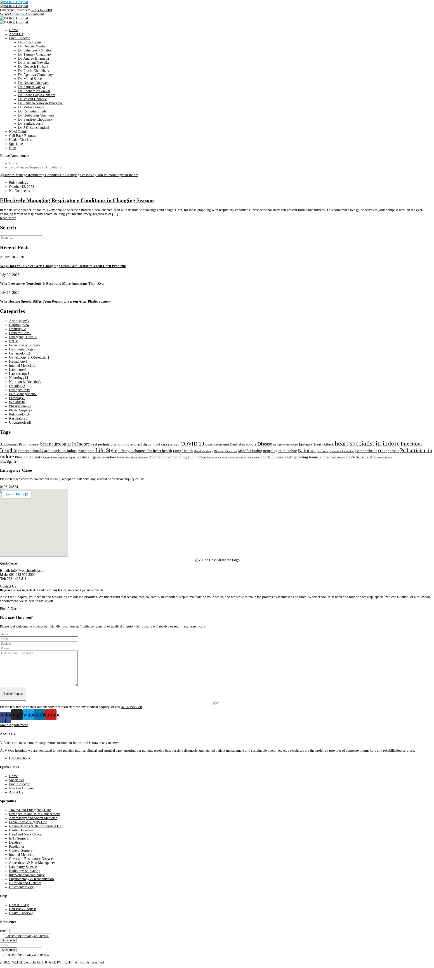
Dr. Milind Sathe (30, 79)
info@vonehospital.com (28, 570)
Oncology (17, 386)
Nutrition (307, 450)
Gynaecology (19, 353)
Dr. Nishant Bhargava (33, 83)
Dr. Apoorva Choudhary (35, 75)
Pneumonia (157, 457)
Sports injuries (272, 457)
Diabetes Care (20, 333)
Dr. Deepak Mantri (31, 46)
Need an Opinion (21, 788)
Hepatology (18, 361)
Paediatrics (16, 846)
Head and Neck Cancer (25, 834)
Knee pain (86, 451)
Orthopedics (19, 390)
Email (4, 931)
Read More (8, 218)
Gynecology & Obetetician (29, 357)
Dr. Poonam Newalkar (34, 91)
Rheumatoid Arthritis (218, 457)
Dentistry (17, 329)
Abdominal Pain (13, 444)
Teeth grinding (296, 457)
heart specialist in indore (367, 443)
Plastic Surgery (20, 410)
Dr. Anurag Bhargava (33, 58)
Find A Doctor (19, 38)
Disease (264, 444)
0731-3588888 (41, 10)
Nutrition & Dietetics (25, 382)
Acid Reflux (33, 444)
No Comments (19, 191)
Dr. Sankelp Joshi (30, 123)
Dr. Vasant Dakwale (32, 99)
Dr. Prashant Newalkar (34, 62)
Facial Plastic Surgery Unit (28, 822)
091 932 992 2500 (22, 574)
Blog (12, 148)
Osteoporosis (388, 451)
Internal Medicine (22, 365)
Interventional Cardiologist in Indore (47, 451)
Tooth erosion (337, 457)
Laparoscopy (19, 374)
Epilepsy (306, 444)
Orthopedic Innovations (342, 451)
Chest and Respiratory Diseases (31, 859)
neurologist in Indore (280, 451)
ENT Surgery (18, 838)
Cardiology (19, 325)
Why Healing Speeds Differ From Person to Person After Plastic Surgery (55, 301)
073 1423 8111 (17, 579)
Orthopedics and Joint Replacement (34, 814)
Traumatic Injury (383, 457)
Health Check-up (21, 140)
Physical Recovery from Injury (59, 457)
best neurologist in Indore (65, 444)
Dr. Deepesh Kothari (33, 66)
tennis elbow (319, 457)
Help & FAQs (19, 905)
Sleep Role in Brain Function (244, 457)
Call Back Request (22, 136)
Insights (8, 450)
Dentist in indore (243, 444)
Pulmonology (18, 182)
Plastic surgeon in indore (96, 457)
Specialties (16, 144)
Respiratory (18, 418)
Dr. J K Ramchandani (33, 127)
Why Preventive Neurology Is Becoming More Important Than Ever (52, 283)
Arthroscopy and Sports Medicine (33, 818)
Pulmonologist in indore (186, 457)
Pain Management (23, 394)
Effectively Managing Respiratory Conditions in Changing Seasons (77, 200)
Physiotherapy (20, 406)
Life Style (106, 450)
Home (13, 30)
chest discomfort (147, 444)
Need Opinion (19, 131)
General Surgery (21, 850)
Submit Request (13, 693)
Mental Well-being (203, 451)
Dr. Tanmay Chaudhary (35, 54)
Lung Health (183, 451)
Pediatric (17, 402)
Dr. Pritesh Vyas (29, 42)
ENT (13, 341)
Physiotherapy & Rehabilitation (31, 879)
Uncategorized (20, 422)
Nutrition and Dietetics (25, 883)
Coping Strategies (170, 444)
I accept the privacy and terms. (27, 936)
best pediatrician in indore (112, 444)
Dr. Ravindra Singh (32, 111)
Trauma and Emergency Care (30, 810)
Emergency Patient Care (285, 444)
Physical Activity (28, 457)
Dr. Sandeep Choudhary (35, 119)
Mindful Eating (250, 451)
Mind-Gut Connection (225, 451)
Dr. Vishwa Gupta (31, 107)
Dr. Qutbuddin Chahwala (36, 115)
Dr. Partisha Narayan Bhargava (40, 103)
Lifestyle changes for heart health (145, 451)
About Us (16, 34)
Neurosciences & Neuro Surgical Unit (36, 826)
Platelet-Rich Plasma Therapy (132, 457)
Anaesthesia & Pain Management (33, 863)
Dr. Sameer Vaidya (31, 87)
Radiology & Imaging (24, 871)
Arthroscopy (19, 321)
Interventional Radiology (27, 875)
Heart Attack (324, 444)
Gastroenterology (22, 349)
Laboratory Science (23, 867)
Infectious (411, 444)
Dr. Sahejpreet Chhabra (35, 50)
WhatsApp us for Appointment (22, 14)
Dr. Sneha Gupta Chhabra (36, 95)
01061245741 (10, 487)
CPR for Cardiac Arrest (217, 444)
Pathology (17, 398)
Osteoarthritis (366, 451)
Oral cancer (323, 451)
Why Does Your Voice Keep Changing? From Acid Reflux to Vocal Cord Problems (63, 266)
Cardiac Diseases (21, 830)
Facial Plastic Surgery (25, 345)
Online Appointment (14, 155)
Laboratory (18, 369)
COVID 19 (192, 444)
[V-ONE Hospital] (14, 2)
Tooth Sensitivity (359, 457)
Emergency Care (23, 337)
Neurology (18, 378)
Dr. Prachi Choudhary (34, 70)
